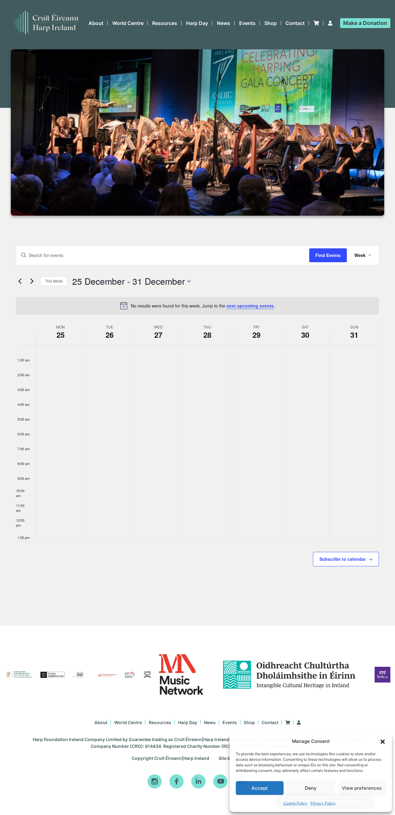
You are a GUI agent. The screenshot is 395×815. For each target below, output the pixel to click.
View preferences (362, 788)
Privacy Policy (322, 803)
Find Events (328, 255)
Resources (164, 23)
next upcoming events (250, 306)
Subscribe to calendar (342, 559)
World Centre (127, 23)
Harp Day (197, 23)
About (96, 23)
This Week (54, 280)
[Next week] (31, 281)
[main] (197, 421)
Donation (365, 23)
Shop (270, 23)
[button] (383, 742)
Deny (311, 788)
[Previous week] (19, 281)
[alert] (197, 305)
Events (247, 23)
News (223, 23)
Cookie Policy (295, 803)
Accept (260, 788)
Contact (295, 23)
